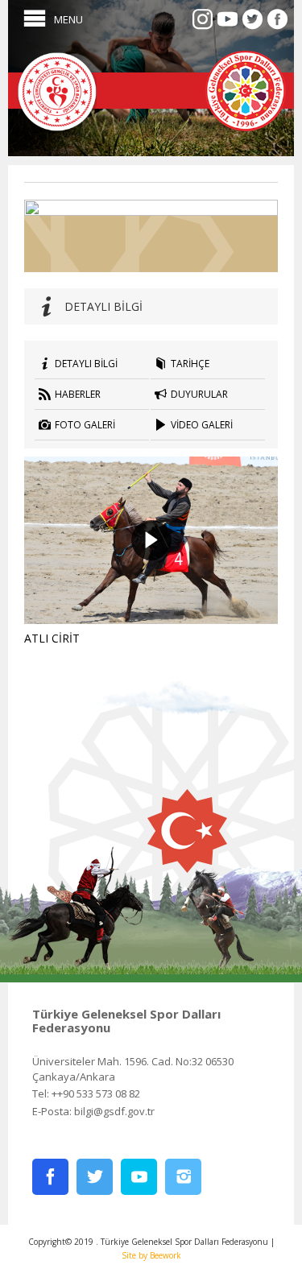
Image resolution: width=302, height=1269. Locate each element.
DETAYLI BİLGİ (86, 363)
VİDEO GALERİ (202, 425)
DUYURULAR (199, 394)
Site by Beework (151, 1255)
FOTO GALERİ (85, 425)
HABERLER (78, 394)
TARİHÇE (190, 363)
